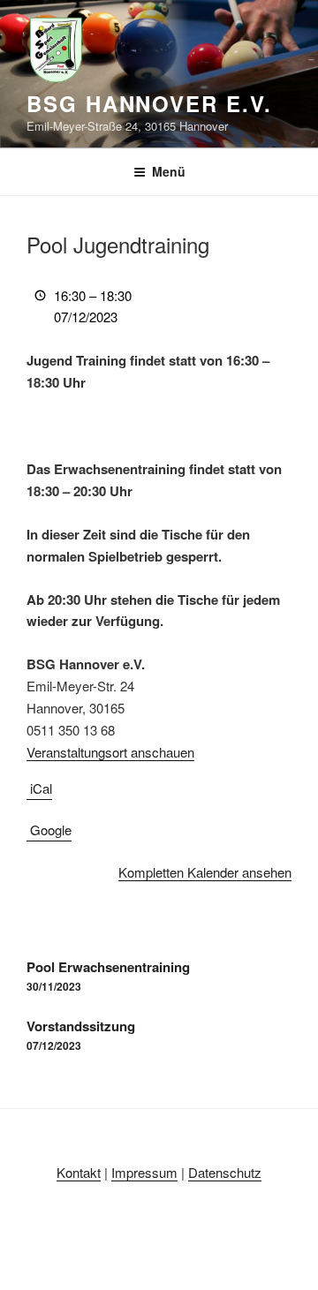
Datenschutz (224, 1172)
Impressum (144, 1172)
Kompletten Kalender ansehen (205, 872)
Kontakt (79, 1172)
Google (51, 829)
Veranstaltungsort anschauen (110, 752)
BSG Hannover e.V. (149, 103)
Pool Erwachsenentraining (108, 975)
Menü (169, 171)
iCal (41, 788)
